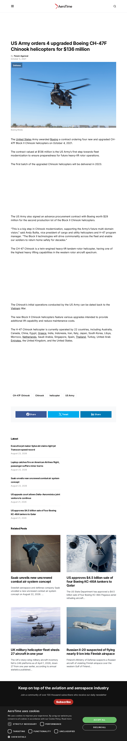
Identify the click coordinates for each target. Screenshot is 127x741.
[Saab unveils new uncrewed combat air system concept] (35, 553)
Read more (67, 718)
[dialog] (63, 723)
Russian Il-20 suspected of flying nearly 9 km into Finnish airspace (91, 652)
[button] (12, 6)
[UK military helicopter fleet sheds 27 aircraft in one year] (35, 625)
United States (23, 139)
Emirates (16, 340)
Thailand (81, 336)
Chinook (39, 395)
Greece (42, 333)
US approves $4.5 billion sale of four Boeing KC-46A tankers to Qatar (90, 581)
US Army (69, 395)
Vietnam (15, 308)
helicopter (55, 395)
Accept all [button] (99, 720)
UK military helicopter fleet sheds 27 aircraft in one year (35, 652)
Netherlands (29, 336)
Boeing (54, 139)
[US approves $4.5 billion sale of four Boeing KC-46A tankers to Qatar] (91, 553)
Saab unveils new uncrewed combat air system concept (31, 579)
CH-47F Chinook (21, 395)
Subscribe (63, 702)
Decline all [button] (99, 727)
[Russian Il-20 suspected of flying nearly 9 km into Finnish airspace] (91, 625)
